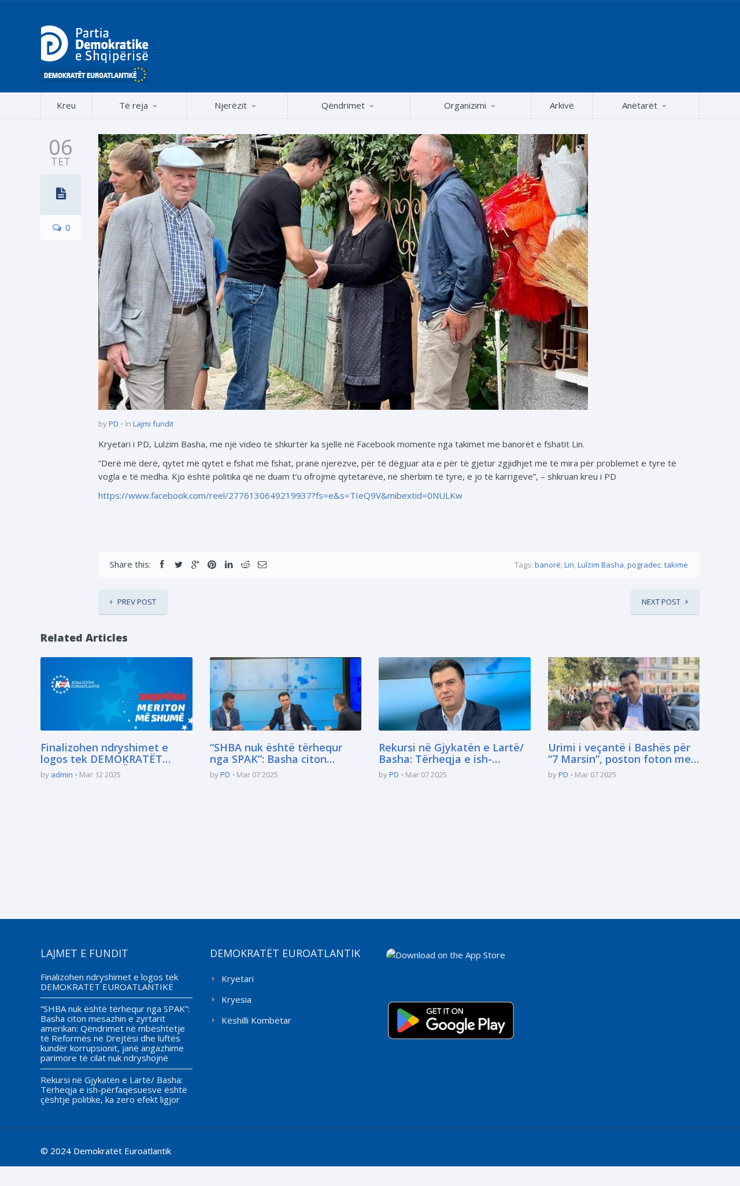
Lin (569, 564)
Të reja (133, 105)
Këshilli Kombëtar (256, 1020)
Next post (661, 601)
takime (676, 564)
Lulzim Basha (601, 564)
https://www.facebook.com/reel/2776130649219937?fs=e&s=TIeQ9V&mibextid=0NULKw (280, 495)
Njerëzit (230, 105)
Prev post (136, 601)
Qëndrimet (343, 105)
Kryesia (236, 999)
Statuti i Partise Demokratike (470, 118)
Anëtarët (639, 105)
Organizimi (465, 105)
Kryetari (237, 978)
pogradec (644, 564)
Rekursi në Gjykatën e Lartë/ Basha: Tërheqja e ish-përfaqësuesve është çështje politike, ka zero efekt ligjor (453, 753)
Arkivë (562, 105)
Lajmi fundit (153, 423)
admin (62, 774)
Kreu (66, 105)
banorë (548, 564)
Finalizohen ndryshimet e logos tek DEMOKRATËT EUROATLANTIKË (104, 753)
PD (114, 423)
